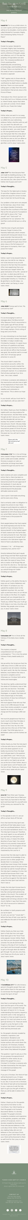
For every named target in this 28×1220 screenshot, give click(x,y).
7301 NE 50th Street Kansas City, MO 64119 (14, 1197)
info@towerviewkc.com (14, 1201)
